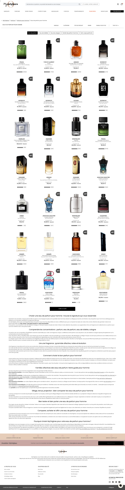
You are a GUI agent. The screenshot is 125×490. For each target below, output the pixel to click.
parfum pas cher (24, 429)
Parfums (17, 11)
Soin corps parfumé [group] (86, 33)
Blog (39, 476)
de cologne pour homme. (105, 429)
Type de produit (78, 25)
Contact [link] (59, 487)
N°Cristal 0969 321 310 (116, 477)
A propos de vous (10, 466)
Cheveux (66, 11)
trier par (115, 25)
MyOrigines (6, 20)
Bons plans (104, 11)
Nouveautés (40, 474)
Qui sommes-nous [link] (75, 469)
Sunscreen (92, 11)
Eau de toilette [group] (44, 33)
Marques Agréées (75, 471)
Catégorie (66, 25)
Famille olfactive (101, 25)
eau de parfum (108, 381)
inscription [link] (111, 443)
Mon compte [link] (7, 469)
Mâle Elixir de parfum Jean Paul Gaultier (19, 377)
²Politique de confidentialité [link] (29, 487)
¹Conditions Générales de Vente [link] (10, 487)
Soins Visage (29, 11)
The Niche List (117, 11)
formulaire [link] (112, 470)
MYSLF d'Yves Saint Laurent (97, 372)
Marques (6, 11)
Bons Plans (40, 469)
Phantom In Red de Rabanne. (39, 377)
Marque (56, 25)
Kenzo (24, 323)
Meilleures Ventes (42, 471)
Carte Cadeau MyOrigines (10, 478)
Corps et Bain (42, 11)
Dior (21, 323)
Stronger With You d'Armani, (107, 375)
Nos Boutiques (74, 474)
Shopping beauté (43, 466)
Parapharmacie (79, 11)
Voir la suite (62, 309)
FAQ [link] (67, 487)
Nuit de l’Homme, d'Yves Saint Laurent (29, 386)
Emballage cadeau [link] (8, 476)
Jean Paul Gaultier (44, 323)
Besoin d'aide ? (113, 466)
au (98, 429)
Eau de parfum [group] (32, 33)
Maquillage (54, 11)
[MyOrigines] (10, 4)
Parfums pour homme (23, 20)
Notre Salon (73, 476)
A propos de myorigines (79, 466)
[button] (120, 485)
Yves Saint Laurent (32, 323)
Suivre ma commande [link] (9, 471)
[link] (118, 4)
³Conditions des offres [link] (46, 487)
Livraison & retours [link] (8, 474)
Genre (89, 25)
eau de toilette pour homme (87, 429)
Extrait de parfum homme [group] (70, 33)
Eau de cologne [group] (55, 33)
